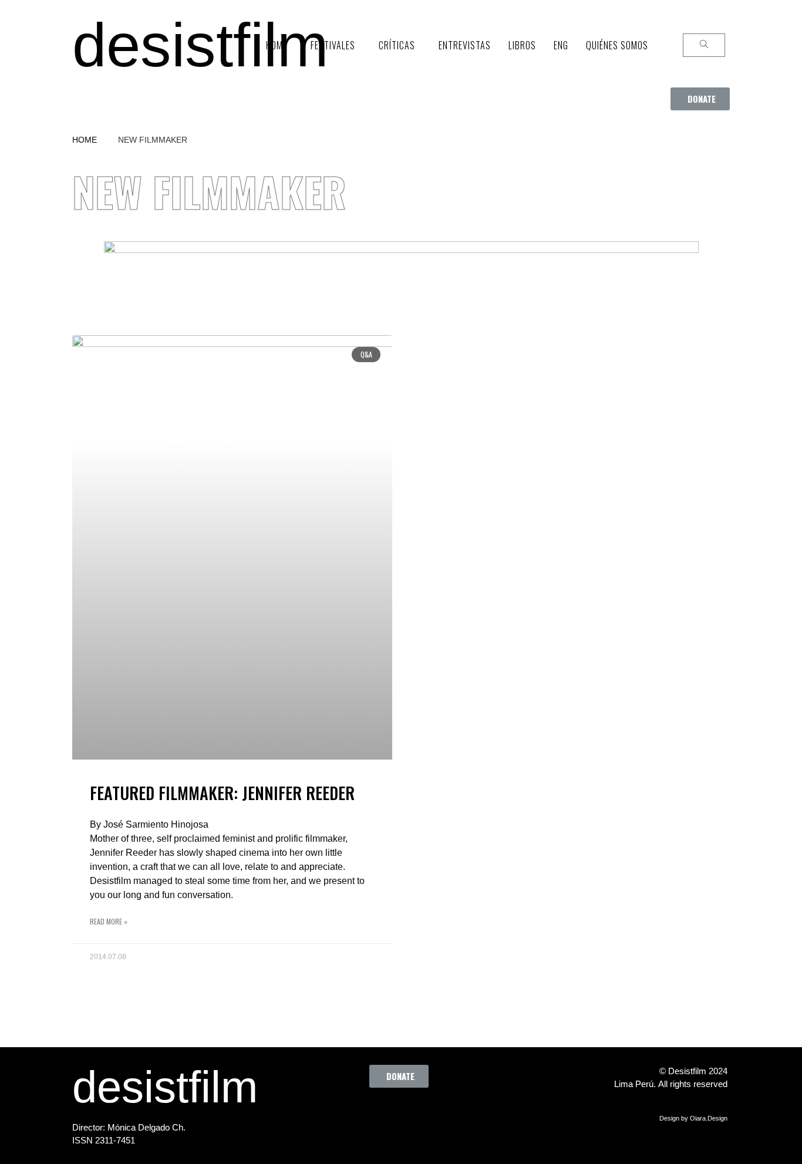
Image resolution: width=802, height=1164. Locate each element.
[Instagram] (404, 1114)
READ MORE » (108, 921)
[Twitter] (372, 1114)
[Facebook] (340, 1114)
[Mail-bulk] (469, 1114)
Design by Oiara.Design (693, 1118)
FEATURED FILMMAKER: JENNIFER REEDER (222, 793)
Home (84, 139)
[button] (700, 98)
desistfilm (200, 45)
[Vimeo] (436, 1114)
